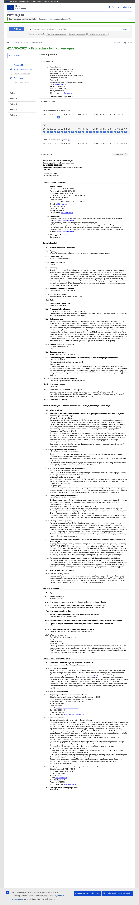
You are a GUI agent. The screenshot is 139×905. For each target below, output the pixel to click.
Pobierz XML (19, 65)
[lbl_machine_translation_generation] (69, 140)
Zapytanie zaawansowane (77, 34)
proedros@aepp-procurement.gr (66, 708)
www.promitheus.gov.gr (65, 220)
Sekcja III (13, 104)
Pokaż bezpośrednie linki (23, 69)
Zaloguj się (116, 7)
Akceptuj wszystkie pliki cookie (87, 893)
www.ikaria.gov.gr (66, 93)
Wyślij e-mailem (20, 78)
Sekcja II (13, 99)
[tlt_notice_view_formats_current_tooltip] (126, 154)
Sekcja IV (13, 110)
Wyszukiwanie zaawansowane (56, 34)
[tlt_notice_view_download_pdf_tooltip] (44, 131)
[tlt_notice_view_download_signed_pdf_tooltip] (58, 117)
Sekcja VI (13, 115)
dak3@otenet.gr (60, 84)
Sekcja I (13, 93)
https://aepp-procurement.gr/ (74, 714)
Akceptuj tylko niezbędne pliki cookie (117, 893)
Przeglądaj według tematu (97, 34)
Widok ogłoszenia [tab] (14, 55)
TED (8, 42)
